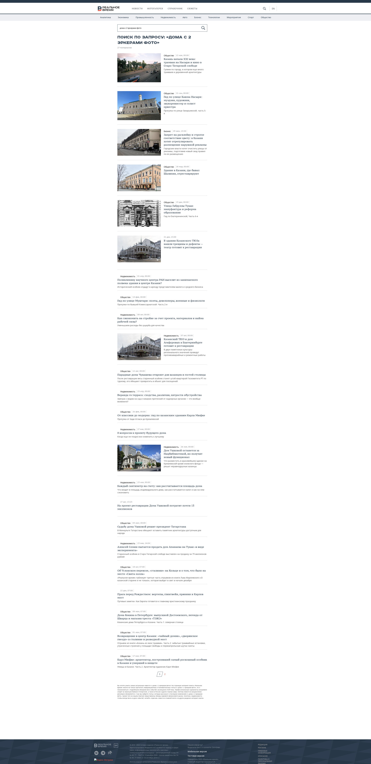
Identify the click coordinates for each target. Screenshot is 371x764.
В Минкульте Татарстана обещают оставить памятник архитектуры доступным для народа (159, 529)
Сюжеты (192, 8)
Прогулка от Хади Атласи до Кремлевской (161, 417)
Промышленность (145, 17)
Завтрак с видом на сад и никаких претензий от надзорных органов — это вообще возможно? (159, 398)
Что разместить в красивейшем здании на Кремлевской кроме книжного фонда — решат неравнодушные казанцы (185, 458)
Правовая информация (264, 752)
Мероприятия (234, 17)
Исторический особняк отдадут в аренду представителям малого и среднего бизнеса (160, 283)
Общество (266, 17)
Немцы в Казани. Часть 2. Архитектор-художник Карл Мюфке (162, 663)
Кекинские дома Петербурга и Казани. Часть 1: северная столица (159, 618)
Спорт (251, 17)
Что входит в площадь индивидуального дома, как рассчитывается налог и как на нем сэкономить (160, 489)
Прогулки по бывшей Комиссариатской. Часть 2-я (161, 302)
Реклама (262, 748)
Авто (185, 17)
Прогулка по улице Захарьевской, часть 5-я (185, 105)
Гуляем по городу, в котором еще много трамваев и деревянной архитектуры (183, 65)
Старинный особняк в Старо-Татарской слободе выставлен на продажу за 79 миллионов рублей (161, 551)
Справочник (175, 8)
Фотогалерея (155, 8)
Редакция (262, 745)
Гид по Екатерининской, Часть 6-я (181, 211)
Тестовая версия (196, 755)
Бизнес (197, 17)
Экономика (123, 17)
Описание (263, 756)
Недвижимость (168, 17)
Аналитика (105, 17)
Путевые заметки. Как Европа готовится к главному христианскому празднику (160, 598)
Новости (137, 8)
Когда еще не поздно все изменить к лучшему (141, 434)
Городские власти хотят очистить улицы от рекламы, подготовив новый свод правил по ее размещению (185, 144)
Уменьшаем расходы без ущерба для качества (160, 322)
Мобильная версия (197, 751)
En (273, 8)
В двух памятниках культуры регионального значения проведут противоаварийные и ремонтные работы (184, 346)
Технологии (214, 17)
